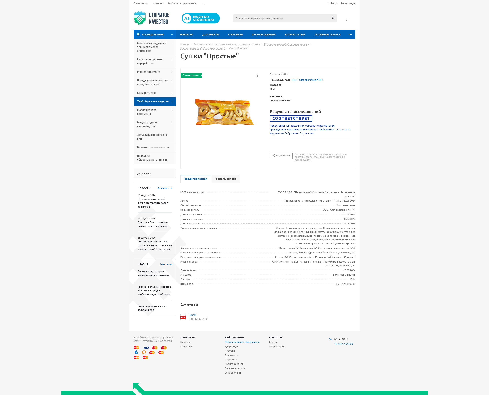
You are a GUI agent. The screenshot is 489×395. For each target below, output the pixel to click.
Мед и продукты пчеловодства (147, 124)
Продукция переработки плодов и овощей (152, 82)
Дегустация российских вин (152, 136)
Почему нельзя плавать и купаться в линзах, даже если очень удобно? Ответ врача (155, 245)
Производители (264, 34)
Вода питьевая (146, 92)
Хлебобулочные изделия (153, 101)
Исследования (153, 34)
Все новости (165, 188)
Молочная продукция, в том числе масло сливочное (152, 47)
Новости (186, 34)
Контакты (186, 346)
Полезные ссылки (327, 34)
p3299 (192, 315)
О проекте (235, 34)
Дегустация (231, 346)
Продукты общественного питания (152, 157)
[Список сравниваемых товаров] (348, 21)
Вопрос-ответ (295, 34)
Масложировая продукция (146, 111)
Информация (234, 337)
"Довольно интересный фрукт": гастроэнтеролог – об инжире (153, 203)
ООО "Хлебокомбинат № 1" (308, 80)
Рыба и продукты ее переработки (149, 61)
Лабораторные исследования (242, 342)
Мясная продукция (148, 71)
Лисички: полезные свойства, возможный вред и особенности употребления (155, 290)
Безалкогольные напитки (153, 147)
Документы (210, 34)
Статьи (273, 342)
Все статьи (166, 264)
